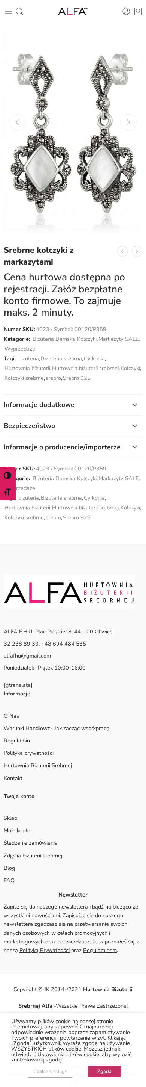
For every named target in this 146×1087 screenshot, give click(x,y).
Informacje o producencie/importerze (62, 447)
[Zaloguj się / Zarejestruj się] (126, 11)
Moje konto (17, 830)
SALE (132, 339)
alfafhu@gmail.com (27, 655)
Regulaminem (100, 950)
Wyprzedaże (19, 348)
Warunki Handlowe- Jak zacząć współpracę (56, 728)
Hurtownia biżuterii (27, 368)
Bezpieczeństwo (29, 425)
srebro (53, 378)
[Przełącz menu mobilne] (8, 11)
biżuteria (28, 358)
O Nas (11, 716)
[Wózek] (138, 11)
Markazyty (110, 339)
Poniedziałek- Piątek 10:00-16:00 (45, 667)
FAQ (9, 880)
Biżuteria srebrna (61, 358)
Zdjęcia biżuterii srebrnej (33, 855)
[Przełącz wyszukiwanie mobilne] (19, 11)
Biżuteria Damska (54, 339)
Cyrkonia (94, 358)
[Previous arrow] (17, 122)
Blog (9, 868)
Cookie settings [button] (50, 1071)
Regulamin (17, 740)
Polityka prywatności (29, 753)
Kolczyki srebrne (24, 378)
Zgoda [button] (104, 1071)
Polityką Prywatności (44, 950)
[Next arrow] (128, 122)
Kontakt (13, 778)
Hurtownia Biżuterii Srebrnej (38, 765)
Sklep (10, 818)
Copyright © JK (32, 989)
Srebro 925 (77, 378)
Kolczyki (87, 339)
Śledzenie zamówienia (31, 843)
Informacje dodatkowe (39, 404)
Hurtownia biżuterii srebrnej (85, 368)
